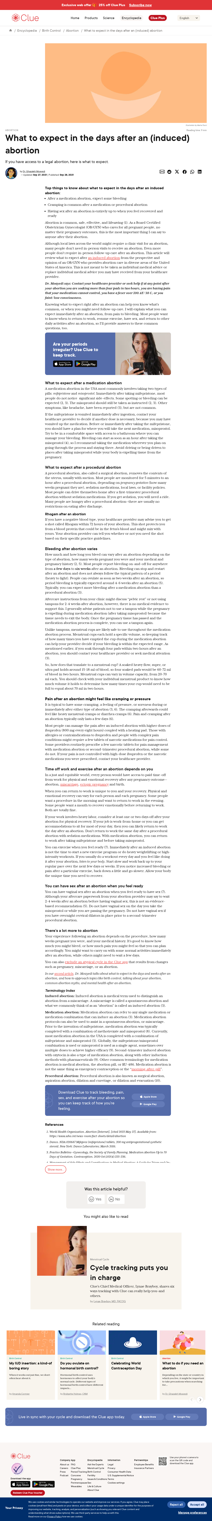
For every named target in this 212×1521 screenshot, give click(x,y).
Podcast (64, 1475)
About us (64, 1464)
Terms (111, 1479)
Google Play (150, 1104)
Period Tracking (79, 1471)
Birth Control (51, 30)
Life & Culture (94, 1486)
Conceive (76, 1475)
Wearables (76, 1486)
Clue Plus (158, 18)
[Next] (200, 1399)
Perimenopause (79, 1482)
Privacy (111, 1468)
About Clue (93, 1489)
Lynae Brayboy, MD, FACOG (110, 1301)
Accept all (197, 1504)
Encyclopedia (131, 18)
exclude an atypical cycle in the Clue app (96, 962)
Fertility (91, 1475)
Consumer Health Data (119, 1471)
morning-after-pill (146, 1069)
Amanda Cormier (21, 1393)
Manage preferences (192, 1512)
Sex (89, 1482)
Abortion (72, 30)
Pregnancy (76, 1479)
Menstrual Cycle (95, 1468)
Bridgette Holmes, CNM (75, 1393)
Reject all (176, 1504)
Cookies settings (116, 1482)
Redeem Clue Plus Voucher (27, 1492)
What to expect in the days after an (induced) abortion (123, 30)
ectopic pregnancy (94, 784)
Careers (64, 1468)
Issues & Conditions (97, 1479)
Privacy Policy (54, 1516)
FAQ (73, 1464)
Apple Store (150, 1096)
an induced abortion (104, 258)
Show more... (56, 1169)
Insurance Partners (144, 1468)
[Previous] (191, 1399)
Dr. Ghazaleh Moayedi (34, 171)
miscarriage (69, 784)
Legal (110, 1464)
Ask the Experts (95, 1464)
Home (75, 18)
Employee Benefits (144, 1464)
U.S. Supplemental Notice (121, 1475)
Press (63, 1471)
